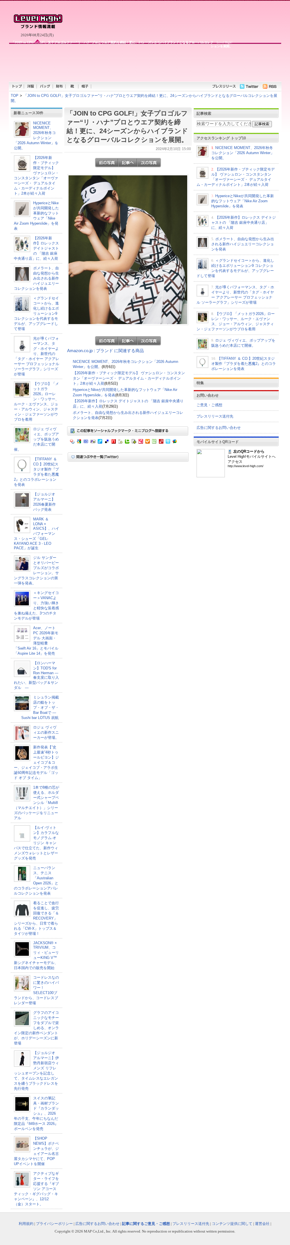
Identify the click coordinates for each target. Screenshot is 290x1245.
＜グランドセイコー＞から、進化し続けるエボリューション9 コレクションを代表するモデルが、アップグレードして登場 (36, 313)
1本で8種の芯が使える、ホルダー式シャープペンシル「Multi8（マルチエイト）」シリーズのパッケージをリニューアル (36, 802)
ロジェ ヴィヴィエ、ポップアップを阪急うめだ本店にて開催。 (36, 439)
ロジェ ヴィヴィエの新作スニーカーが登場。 (46, 732)
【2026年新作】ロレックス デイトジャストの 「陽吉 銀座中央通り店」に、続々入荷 (36, 248)
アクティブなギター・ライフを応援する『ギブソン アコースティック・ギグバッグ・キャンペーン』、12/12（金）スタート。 (36, 1188)
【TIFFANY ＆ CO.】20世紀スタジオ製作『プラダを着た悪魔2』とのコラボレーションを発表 (243, 363)
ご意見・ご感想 (209, 405)
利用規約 (26, 1223)
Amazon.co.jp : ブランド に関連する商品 (105, 350)
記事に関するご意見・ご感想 (146, 1223)
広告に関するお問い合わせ (219, 427)
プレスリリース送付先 (215, 416)
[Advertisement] (121, 64)
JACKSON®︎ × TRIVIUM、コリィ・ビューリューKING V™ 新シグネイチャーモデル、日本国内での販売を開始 (36, 955)
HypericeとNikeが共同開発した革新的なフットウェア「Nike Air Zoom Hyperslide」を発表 (242, 201)
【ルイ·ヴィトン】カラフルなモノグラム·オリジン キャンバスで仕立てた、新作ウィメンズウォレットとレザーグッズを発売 (36, 842)
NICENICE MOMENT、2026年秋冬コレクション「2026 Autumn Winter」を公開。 (36, 135)
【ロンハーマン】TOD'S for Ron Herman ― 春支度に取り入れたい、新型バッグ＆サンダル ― (36, 675)
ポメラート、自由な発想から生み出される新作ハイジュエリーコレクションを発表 (36, 278)
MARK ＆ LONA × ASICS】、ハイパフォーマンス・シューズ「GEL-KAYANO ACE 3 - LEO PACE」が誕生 (36, 533)
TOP (14, 95)
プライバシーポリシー (54, 1223)
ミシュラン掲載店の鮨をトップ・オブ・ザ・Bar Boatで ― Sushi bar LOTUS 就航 (36, 707)
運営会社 (262, 1223)
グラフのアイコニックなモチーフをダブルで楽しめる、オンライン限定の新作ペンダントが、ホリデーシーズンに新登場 (36, 1027)
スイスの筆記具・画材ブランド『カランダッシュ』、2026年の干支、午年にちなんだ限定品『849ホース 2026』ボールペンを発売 (36, 1113)
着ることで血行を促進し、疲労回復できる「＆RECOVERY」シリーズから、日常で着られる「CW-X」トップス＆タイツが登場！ (36, 918)
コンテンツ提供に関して (232, 1223)
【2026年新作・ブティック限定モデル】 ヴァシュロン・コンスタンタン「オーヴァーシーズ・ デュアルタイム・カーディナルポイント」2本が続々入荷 (129, 378)
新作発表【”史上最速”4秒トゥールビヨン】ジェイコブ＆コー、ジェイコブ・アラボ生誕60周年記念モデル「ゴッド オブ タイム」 (36, 762)
